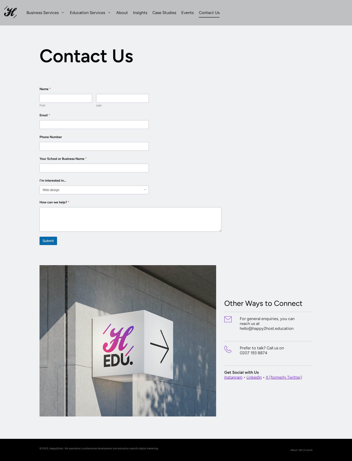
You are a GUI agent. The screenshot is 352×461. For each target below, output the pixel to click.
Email (45, 115)
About (122, 12)
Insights (140, 12)
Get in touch (305, 450)
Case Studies (164, 12)
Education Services (87, 12)
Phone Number (51, 137)
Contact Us (209, 12)
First (42, 105)
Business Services (42, 12)
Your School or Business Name (63, 159)
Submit (48, 241)
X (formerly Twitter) (284, 377)
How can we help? (54, 202)
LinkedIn (254, 377)
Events (187, 12)
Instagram (233, 377)
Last (98, 105)
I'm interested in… (53, 180)
